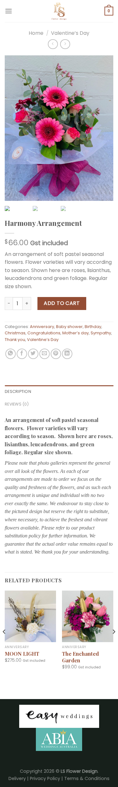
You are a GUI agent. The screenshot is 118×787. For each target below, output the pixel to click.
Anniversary (42, 326)
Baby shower (69, 326)
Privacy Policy (45, 778)
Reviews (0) (17, 404)
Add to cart (62, 303)
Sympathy (101, 333)
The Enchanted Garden (80, 657)
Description (18, 391)
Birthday (93, 326)
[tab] (59, 391)
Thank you (15, 339)
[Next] (113, 644)
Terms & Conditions (87, 778)
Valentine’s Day (70, 33)
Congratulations (43, 333)
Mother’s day (75, 333)
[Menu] (8, 11)
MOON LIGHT (22, 653)
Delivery (17, 778)
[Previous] (4, 644)
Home (36, 33)
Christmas (15, 333)
